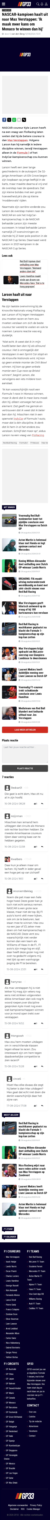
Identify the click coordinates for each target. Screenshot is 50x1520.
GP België (10, 1421)
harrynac (16, 981)
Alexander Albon (12, 1333)
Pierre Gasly (11, 1304)
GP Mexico (10, 1463)
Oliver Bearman (12, 1319)
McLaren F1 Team (36, 1261)
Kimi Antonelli (11, 1290)
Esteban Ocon (11, 1314)
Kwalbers (16, 859)
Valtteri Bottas (12, 1357)
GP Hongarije (11, 1426)
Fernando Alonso (13, 1295)
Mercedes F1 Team (37, 1271)
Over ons (32, 1412)
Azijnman (17, 816)
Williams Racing (35, 1299)
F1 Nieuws (35, 443)
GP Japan (10, 1379)
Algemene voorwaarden (18, 1505)
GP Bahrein (10, 1383)
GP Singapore (11, 1450)
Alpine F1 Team (35, 1284)
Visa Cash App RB (36, 1294)
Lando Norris (11, 1266)
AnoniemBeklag (23, 891)
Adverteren (33, 1426)
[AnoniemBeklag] (9, 891)
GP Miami (10, 1393)
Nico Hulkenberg (13, 1343)
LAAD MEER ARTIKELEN (25, 730)
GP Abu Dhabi (11, 1482)
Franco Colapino (12, 1309)
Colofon (32, 1416)
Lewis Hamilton (12, 1281)
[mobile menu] (3, 4)
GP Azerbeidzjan (13, 1445)
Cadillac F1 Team (36, 1308)
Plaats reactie (25, 768)
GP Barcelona (11, 1407)
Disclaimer (14, 1509)
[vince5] (9, 1079)
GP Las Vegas (12, 1473)
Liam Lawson (11, 1323)
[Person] (46, 4)
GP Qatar (9, 1478)
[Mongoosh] (7, 1036)
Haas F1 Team (35, 1289)
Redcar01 (16, 787)
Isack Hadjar (11, 1261)
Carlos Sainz (11, 1338)
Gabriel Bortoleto (13, 1347)
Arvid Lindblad (12, 1328)
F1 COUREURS (12, 1251)
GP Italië (9, 1436)
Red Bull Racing (10, 443)
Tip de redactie (35, 1421)
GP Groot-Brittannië (14, 1417)
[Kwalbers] (7, 859)
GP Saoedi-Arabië (13, 1388)
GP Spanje (10, 1441)
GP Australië (11, 1369)
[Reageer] (42, 804)
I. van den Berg (17, 34)
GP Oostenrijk (11, 1412)
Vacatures (33, 1431)
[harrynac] (7, 982)
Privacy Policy (36, 1505)
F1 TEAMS (33, 1251)
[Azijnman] (7, 816)
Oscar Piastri (11, 1271)
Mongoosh (17, 1035)
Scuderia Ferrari (35, 1266)
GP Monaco (11, 1402)
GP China (9, 1374)
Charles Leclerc (12, 1276)
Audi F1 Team (34, 1303)
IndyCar (18, 418)
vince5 (17, 1078)
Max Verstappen (17, 140)
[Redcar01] (7, 788)
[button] (37, 4)
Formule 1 (23, 152)
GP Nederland (11, 1431)
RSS (23, 1509)
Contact (32, 1436)
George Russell (12, 1285)
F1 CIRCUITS (11, 1363)
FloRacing (38, 435)
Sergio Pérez (11, 1352)
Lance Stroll (11, 1300)
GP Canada (10, 1398)
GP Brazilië (10, 1468)
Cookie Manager (33, 1509)
